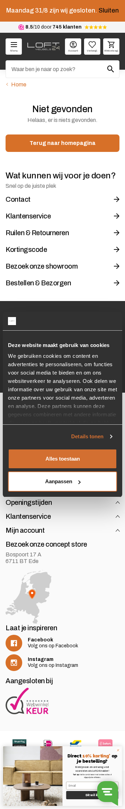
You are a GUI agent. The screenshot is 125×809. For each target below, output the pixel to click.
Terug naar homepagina (62, 143)
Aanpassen (58, 481)
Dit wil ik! (92, 795)
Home (18, 84)
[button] (118, 502)
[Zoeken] (110, 69)
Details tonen (87, 436)
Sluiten (109, 10)
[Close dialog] (117, 750)
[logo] (43, 46)
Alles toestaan (62, 459)
